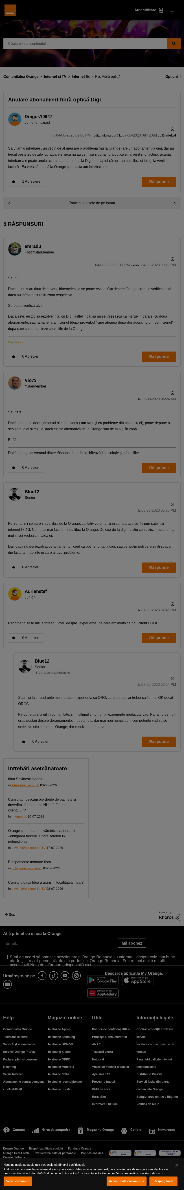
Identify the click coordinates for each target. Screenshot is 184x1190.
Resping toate (163, 1181)
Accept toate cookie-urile (126, 1181)
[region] (92, 1174)
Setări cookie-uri (17, 1181)
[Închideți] (177, 1165)
